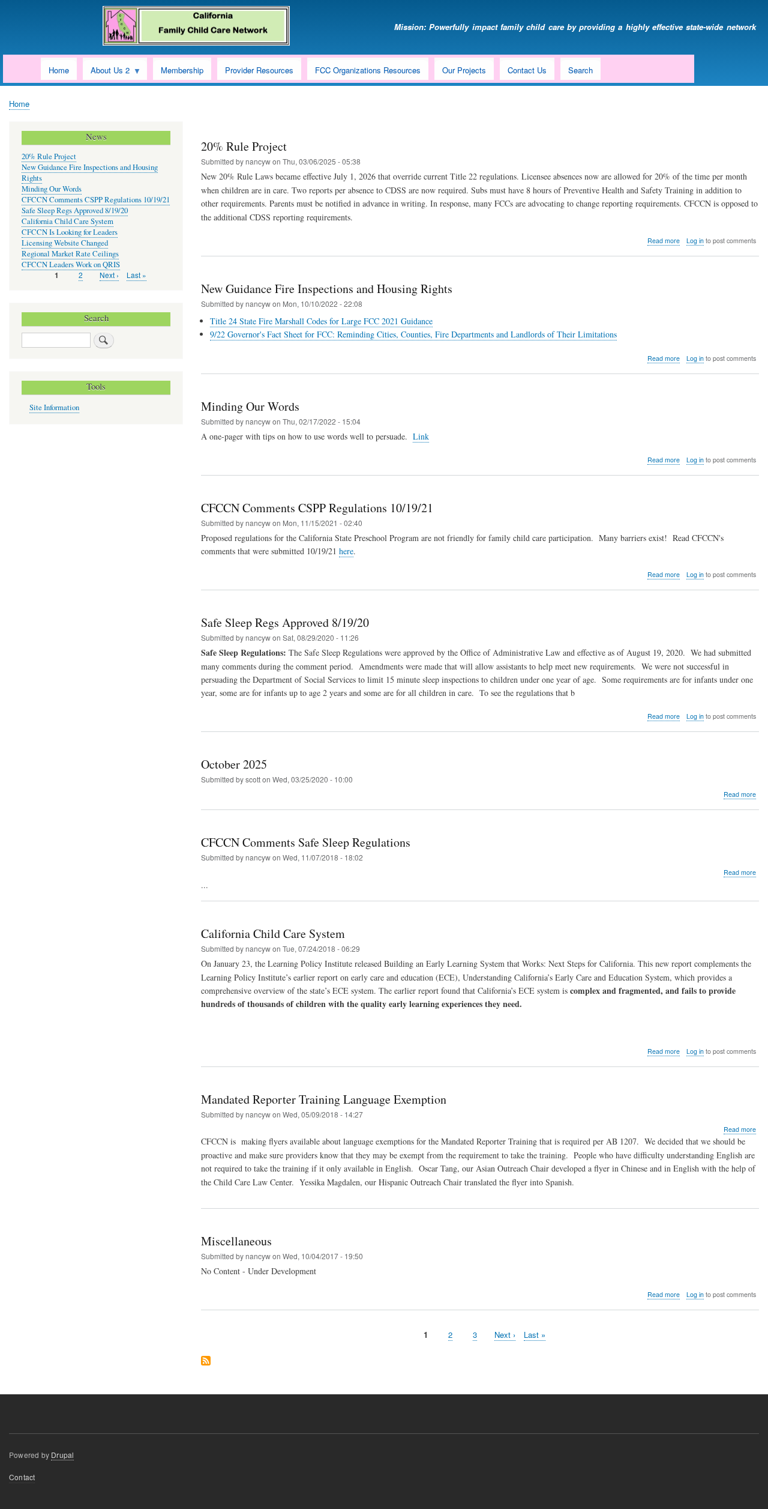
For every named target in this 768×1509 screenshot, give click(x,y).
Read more (663, 241)
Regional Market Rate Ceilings (70, 254)
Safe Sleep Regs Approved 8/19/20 (75, 210)
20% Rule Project (49, 156)
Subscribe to (206, 1361)
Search (580, 70)
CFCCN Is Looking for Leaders (70, 232)
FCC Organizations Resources (368, 70)
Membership (182, 70)
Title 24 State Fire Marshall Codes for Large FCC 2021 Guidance (321, 321)
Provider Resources (259, 70)
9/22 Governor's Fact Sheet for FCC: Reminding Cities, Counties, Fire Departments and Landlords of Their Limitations (413, 334)
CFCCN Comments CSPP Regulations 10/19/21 (96, 200)
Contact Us (527, 70)
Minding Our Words (52, 189)
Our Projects (464, 70)
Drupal (62, 1455)
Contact (22, 1477)
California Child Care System (67, 221)
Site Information (54, 407)
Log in (695, 240)
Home (59, 70)
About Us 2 (106, 72)
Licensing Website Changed (65, 243)
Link (421, 436)
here (346, 551)
